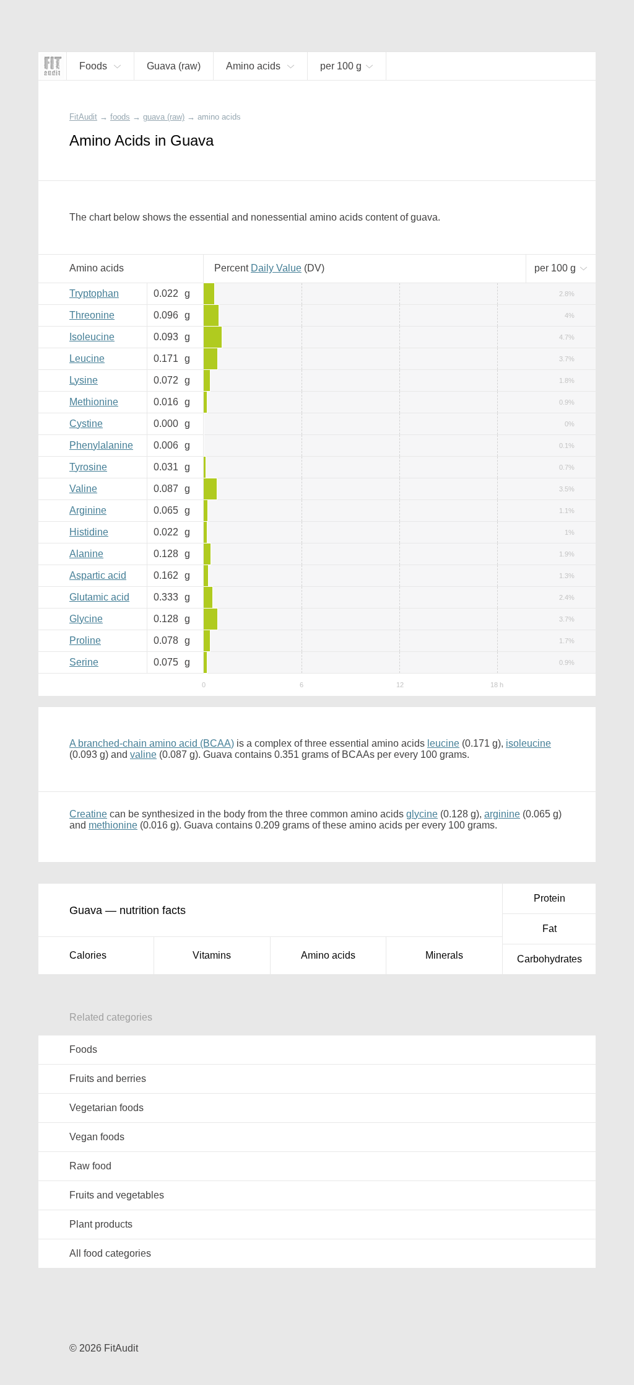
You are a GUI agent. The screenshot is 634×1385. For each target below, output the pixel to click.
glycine (422, 814)
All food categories (110, 1253)
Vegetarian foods (106, 1107)
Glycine (86, 618)
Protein (549, 898)
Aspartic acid (97, 575)
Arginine (87, 510)
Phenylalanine (101, 445)
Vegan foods (96, 1137)
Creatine (88, 814)
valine (143, 754)
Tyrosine (88, 467)
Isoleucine (92, 337)
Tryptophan (94, 293)
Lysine (83, 380)
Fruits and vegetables (116, 1195)
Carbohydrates (549, 959)
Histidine (88, 532)
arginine (502, 814)
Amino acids (328, 955)
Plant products (100, 1224)
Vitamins (212, 955)
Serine (83, 662)
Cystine (86, 423)
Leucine (87, 358)
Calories (87, 955)
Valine (83, 488)
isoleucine (528, 743)
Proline (85, 640)
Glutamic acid (99, 597)
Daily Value (276, 268)
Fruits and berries (107, 1078)
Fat (549, 928)
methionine (113, 825)
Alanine (86, 553)
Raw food (90, 1166)
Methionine (93, 402)
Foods (83, 1049)
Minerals (444, 955)
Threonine (92, 315)
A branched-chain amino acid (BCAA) (151, 743)
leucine (443, 743)
